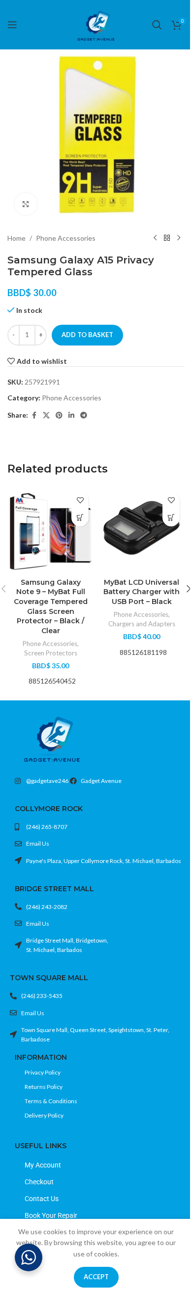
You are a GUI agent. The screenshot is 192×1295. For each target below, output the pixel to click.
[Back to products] (167, 238)
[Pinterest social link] (59, 415)
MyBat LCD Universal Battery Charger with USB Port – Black (141, 592)
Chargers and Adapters (141, 624)
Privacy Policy (43, 1072)
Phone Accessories (66, 238)
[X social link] (46, 415)
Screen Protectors (50, 653)
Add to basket (87, 335)
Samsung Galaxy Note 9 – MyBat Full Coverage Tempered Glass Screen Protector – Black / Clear (51, 606)
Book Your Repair (51, 1215)
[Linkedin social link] (71, 415)
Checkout (39, 1182)
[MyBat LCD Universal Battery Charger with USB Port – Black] (141, 530)
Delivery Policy (44, 1115)
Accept (96, 1277)
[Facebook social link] (34, 415)
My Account (43, 1165)
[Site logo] (96, 24)
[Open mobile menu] (12, 25)
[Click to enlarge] (26, 204)
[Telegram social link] (83, 415)
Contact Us (42, 1199)
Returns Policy (44, 1086)
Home (16, 238)
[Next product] (179, 238)
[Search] (157, 25)
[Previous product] (155, 238)
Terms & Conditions (51, 1101)
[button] (80, 517)
